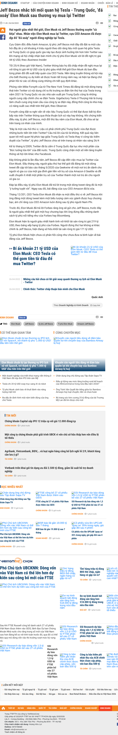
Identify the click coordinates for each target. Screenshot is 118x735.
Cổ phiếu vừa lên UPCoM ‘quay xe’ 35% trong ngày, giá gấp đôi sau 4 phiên (87, 535)
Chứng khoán (10, 426)
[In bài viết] (98, 22)
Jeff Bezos (29, 323)
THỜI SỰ (11, 708)
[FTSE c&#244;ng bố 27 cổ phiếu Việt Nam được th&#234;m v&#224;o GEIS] (52, 495)
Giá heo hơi (78, 690)
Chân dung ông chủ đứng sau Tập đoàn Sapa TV (79, 376)
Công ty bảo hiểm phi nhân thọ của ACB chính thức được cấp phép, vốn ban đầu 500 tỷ (92, 659)
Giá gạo (52, 694)
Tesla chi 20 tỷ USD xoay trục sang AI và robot (24, 384)
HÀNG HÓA (31, 708)
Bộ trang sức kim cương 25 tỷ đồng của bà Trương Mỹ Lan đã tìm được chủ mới (80, 399)
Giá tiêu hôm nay (104, 690)
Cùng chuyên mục (68, 332)
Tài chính (9, 459)
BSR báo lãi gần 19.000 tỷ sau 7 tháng (50, 531)
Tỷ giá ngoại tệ (28, 690)
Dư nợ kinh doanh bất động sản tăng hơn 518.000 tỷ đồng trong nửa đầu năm (91, 600)
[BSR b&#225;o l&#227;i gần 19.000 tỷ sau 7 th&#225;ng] (52, 524)
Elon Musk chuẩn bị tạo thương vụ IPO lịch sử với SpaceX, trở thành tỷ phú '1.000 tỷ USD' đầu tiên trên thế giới (25, 366)
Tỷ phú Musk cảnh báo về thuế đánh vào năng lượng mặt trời (24, 390)
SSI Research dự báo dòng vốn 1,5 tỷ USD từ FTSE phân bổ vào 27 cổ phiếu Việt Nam (87, 505)
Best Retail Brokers (78, 694)
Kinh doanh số (70, 3)
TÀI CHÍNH (53, 708)
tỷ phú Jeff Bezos (46, 323)
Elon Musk (15, 323)
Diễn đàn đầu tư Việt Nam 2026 (102, 694)
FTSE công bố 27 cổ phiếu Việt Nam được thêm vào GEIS (52, 503)
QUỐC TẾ (42, 708)
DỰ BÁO (21, 708)
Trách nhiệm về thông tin (15, 732)
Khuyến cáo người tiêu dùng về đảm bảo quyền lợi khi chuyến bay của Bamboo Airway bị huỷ (77, 366)
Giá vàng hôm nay (12, 690)
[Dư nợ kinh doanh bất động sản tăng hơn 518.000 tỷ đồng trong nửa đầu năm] (69, 600)
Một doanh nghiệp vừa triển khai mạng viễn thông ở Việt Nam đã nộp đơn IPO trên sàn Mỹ (26, 377)
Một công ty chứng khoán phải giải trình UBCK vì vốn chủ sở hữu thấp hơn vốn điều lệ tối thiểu (52, 436)
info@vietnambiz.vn (19, 729)
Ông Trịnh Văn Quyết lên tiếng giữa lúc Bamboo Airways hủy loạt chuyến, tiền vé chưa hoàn (78, 390)
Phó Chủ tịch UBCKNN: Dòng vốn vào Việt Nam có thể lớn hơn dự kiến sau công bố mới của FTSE (16, 537)
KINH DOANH (105, 708)
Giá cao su (62, 694)
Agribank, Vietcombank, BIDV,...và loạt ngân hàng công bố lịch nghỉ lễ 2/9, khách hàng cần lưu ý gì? (52, 453)
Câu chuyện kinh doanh (46, 3)
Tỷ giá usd (42, 690)
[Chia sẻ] (2, 37)
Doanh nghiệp (41, 538)
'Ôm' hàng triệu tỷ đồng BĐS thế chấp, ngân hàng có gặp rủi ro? (92, 572)
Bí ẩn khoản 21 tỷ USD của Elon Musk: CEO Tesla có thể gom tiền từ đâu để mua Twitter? (35, 256)
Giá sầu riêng (27, 694)
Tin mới (11, 415)
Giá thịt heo (41, 694)
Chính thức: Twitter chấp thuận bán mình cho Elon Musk (54, 289)
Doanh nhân (87, 3)
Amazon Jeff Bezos (85, 323)
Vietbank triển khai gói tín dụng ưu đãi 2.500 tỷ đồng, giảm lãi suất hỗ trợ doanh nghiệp (49, 469)
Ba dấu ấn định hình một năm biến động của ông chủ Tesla (25, 399)
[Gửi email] (101, 23)
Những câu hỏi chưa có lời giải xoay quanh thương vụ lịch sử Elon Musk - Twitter (62, 281)
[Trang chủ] (2, 30)
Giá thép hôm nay (11, 694)
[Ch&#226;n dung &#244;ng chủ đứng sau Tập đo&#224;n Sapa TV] (17, 494)
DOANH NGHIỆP (91, 708)
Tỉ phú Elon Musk (65, 323)
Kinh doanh (9, 3)
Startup (25, 3)
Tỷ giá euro (65, 690)
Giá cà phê (89, 690)
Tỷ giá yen (53, 690)
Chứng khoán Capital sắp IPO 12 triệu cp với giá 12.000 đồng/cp (40, 421)
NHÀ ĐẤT (63, 708)
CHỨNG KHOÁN (76, 708)
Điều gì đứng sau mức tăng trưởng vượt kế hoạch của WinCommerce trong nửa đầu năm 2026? (79, 382)
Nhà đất (83, 610)
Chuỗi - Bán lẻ (105, 3)
